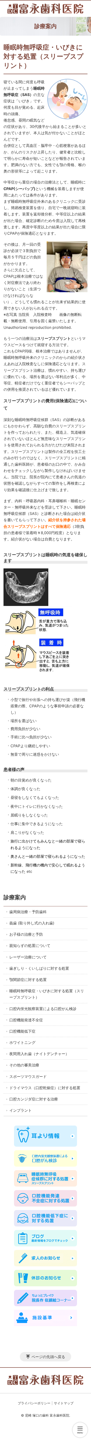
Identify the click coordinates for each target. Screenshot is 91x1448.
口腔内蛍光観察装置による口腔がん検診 (43, 1008)
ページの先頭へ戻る (48, 1356)
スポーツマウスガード (28, 1076)
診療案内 (15, 897)
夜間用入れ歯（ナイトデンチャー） (39, 1053)
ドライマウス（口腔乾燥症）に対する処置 (44, 1087)
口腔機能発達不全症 (26, 1020)
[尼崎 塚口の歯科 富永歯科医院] (45, 9)
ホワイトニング (22, 1042)
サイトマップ (64, 1403)
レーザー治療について (28, 957)
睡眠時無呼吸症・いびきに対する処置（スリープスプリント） (46, 994)
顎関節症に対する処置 (28, 979)
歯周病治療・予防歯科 (28, 911)
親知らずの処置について (29, 945)
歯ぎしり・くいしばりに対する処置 (39, 968)
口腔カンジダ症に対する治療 (33, 1099)
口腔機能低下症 (22, 1031)
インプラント (20, 1110)
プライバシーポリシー (34, 1403)
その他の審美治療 (24, 1065)
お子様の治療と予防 (26, 934)
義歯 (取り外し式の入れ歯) (31, 923)
